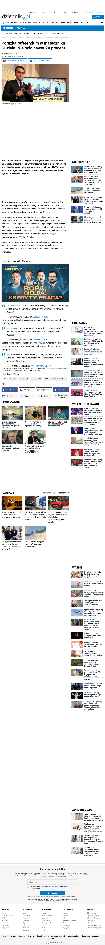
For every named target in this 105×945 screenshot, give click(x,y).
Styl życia (66, 928)
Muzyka (44, 928)
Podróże (26, 928)
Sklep (100, 12)
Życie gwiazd (46, 923)
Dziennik (4, 37)
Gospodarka (27, 918)
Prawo (65, 913)
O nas (13, 936)
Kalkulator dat (91, 913)
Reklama (22, 936)
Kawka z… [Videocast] (40, 33)
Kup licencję (36, 370)
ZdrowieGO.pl (75, 12)
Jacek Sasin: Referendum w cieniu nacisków (10, 448)
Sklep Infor (5, 928)
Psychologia (67, 925)
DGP (65, 12)
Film (43, 925)
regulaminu (54, 886)
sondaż (13, 379)
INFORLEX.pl (55, 12)
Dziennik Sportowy (57, 33)
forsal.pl (43, 12)
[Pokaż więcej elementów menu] (102, 22)
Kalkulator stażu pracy (94, 918)
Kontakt (5, 936)
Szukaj (99, 17)
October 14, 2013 (40, 317)
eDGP (3, 918)
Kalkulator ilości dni (93, 915)
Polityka (21, 28)
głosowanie (36, 379)
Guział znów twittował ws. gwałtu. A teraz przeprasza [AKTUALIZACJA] (34, 449)
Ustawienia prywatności (91, 936)
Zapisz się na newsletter (42, 61)
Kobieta (44, 913)
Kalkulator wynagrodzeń (94, 928)
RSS (52, 939)
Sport (25, 923)
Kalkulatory (91, 909)
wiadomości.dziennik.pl (16, 37)
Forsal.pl (4, 920)
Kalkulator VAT (91, 920)
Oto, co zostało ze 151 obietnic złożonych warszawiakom (57, 424)
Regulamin (41, 936)
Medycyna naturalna (69, 920)
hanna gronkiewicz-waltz (55, 379)
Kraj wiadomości (61, 493)
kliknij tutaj (64, 900)
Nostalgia (17, 33)
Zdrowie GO (27, 33)
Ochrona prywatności (56, 936)
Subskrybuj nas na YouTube (16, 61)
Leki (64, 918)
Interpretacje (6, 925)
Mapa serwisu (73, 936)
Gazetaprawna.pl (7, 915)
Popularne (46, 493)
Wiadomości (8, 28)
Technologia (27, 915)
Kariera (31, 936)
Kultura (44, 930)
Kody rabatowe (47, 915)
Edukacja (45, 918)
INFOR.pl (33, 12)
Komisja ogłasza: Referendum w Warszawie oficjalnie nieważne (10, 425)
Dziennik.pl (27, 909)
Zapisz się (52, 893)
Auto (25, 913)
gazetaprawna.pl (90, 12)
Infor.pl (4, 913)
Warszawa (23, 379)
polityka (28, 37)
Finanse (65, 915)
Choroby (65, 923)
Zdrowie (26, 925)
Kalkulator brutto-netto (94, 925)
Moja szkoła (46, 920)
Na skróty (5, 909)
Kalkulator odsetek (93, 923)
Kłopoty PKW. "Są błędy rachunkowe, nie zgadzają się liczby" (34, 424)
